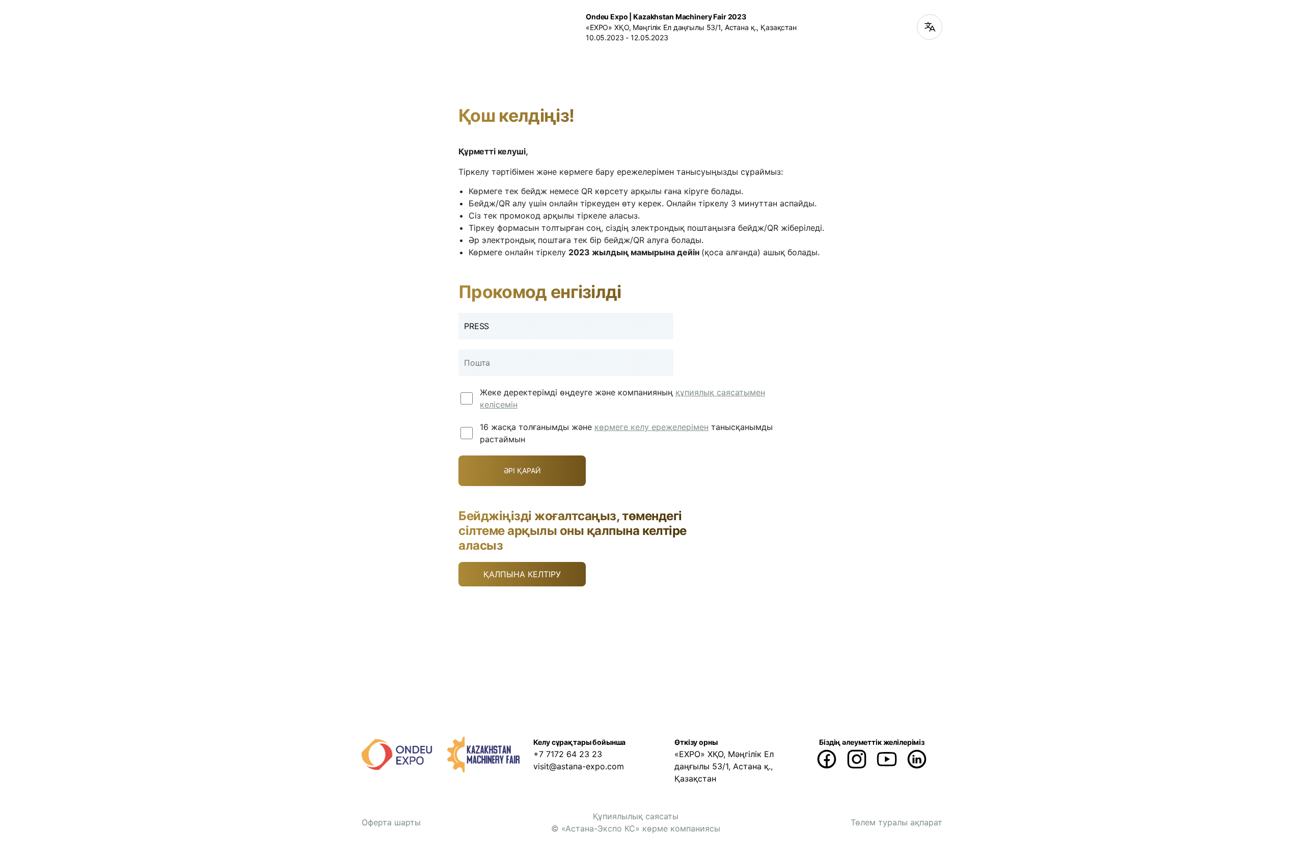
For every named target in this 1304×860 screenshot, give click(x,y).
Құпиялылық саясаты (635, 816)
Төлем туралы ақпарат (896, 822)
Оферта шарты (391, 822)
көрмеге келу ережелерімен (651, 427)
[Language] (929, 27)
